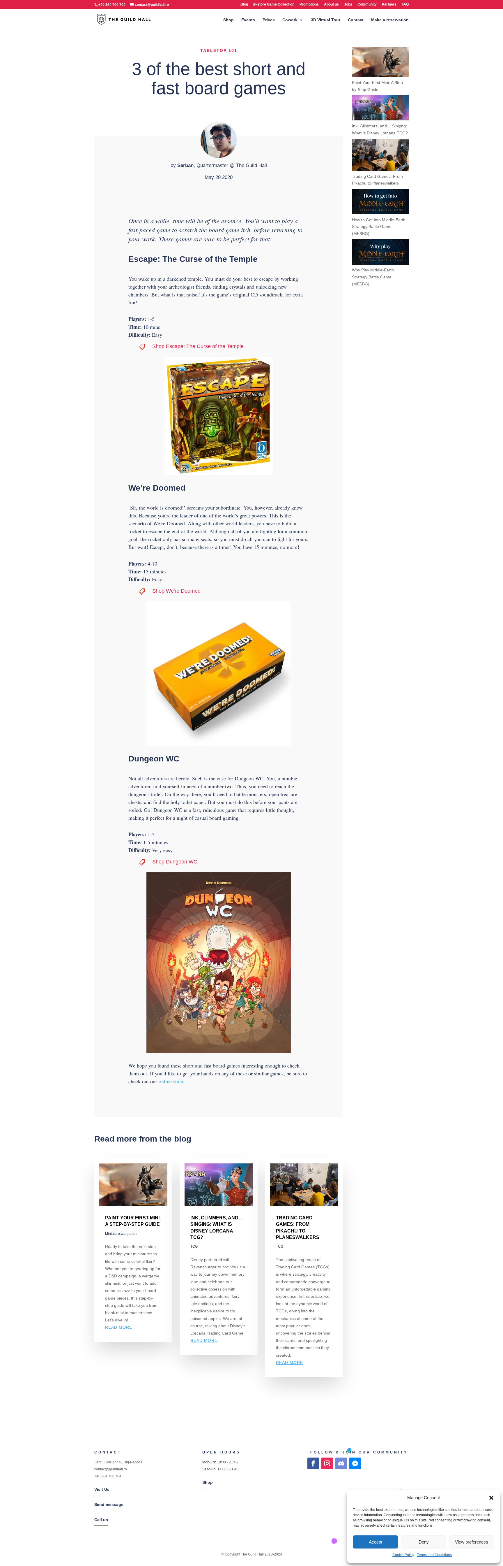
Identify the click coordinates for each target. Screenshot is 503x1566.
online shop (171, 1081)
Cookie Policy (403, 1555)
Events (248, 20)
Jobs (348, 4)
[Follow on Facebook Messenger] (355, 1463)
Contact (356, 20)
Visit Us (101, 1489)
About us (331, 4)
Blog (244, 4)
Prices (269, 20)
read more (118, 1327)
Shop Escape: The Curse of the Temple (198, 346)
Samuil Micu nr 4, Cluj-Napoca (118, 1462)
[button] (491, 1498)
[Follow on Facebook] (313, 1463)
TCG (194, 1246)
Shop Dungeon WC (174, 862)
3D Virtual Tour (325, 20)
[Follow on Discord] (341, 1463)
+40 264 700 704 (107, 1476)
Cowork (289, 20)
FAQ (405, 4)
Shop (228, 20)
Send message (108, 1504)
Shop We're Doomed (176, 591)
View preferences (471, 1541)
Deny (424, 1541)
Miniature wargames (121, 1234)
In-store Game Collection (273, 4)
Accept (375, 1541)
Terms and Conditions (434, 1555)
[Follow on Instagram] (327, 1463)
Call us (101, 1519)
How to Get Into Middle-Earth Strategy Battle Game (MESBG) (378, 226)
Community (367, 4)
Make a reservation (390, 20)
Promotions (309, 4)
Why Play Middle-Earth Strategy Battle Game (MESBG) (373, 277)
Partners (389, 4)
